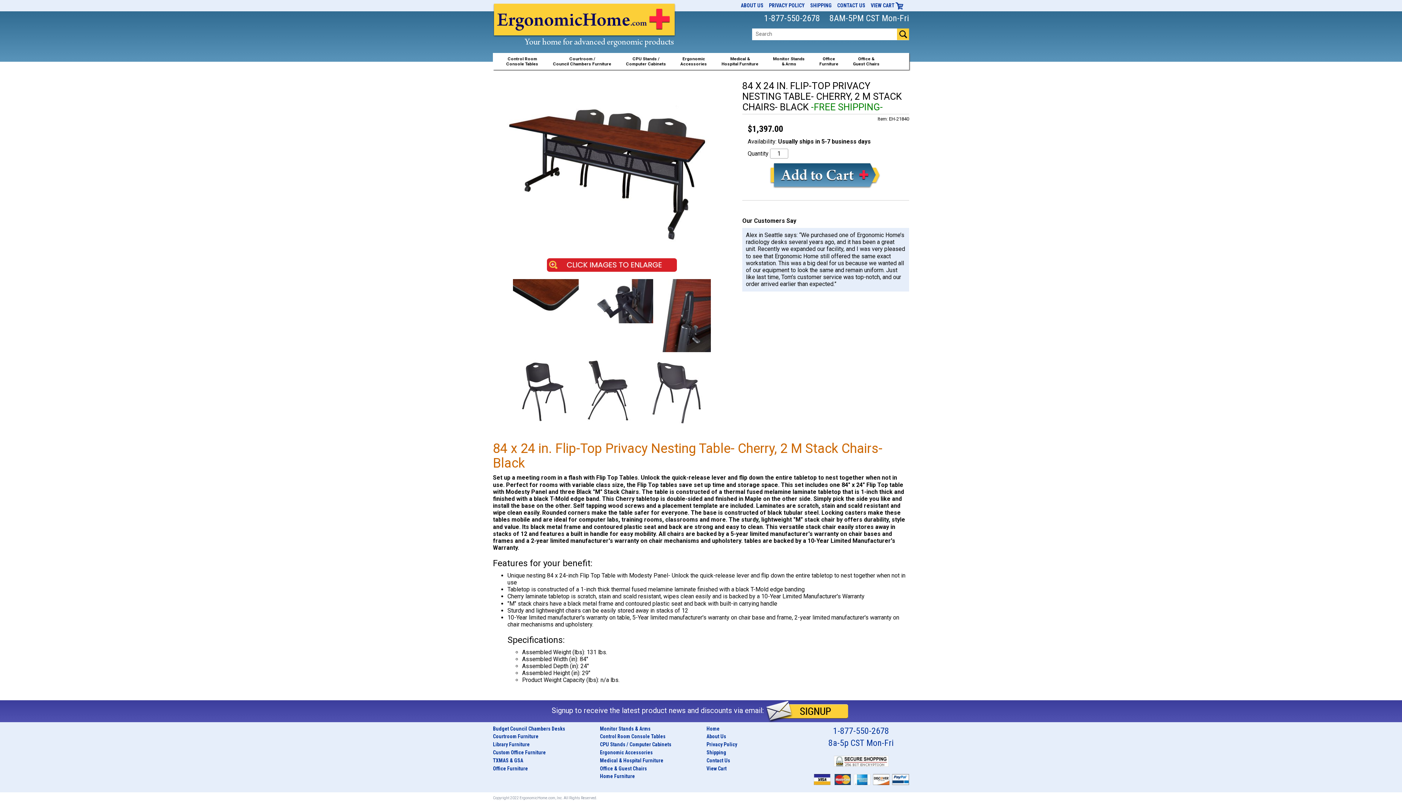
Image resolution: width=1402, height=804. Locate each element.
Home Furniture (617, 776)
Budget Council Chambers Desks (529, 729)
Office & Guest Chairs (623, 768)
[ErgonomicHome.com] (585, 33)
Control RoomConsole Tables (522, 61)
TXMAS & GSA (508, 760)
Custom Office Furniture (519, 752)
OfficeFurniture (828, 61)
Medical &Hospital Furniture (739, 61)
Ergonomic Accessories (626, 752)
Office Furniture (510, 768)
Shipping (821, 5)
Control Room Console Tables (633, 736)
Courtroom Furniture (516, 736)
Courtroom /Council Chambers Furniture (582, 61)
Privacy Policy (787, 5)
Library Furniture (511, 744)
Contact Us (851, 5)
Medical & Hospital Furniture (631, 760)
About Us (752, 5)
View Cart (883, 5)
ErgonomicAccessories (694, 61)
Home (713, 729)
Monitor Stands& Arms (789, 61)
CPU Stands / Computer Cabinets (646, 61)
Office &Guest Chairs (866, 61)
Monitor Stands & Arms (625, 729)
